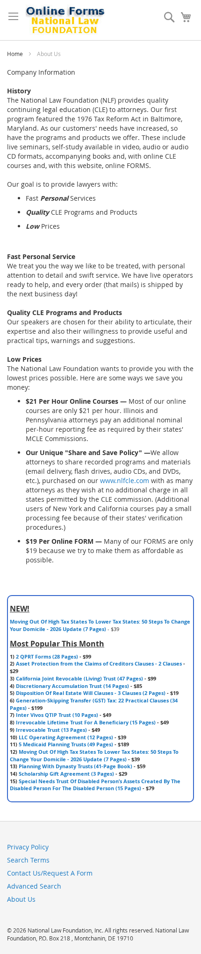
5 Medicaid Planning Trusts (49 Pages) (66, 744)
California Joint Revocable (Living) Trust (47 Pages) (79, 678)
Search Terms (28, 860)
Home (15, 53)
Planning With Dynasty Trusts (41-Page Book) (75, 766)
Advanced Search (34, 886)
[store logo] (65, 20)
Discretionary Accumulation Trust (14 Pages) (72, 685)
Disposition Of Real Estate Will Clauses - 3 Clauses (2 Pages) (90, 692)
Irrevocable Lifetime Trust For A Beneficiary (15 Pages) (86, 722)
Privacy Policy (28, 846)
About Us (21, 899)
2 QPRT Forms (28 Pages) (47, 656)
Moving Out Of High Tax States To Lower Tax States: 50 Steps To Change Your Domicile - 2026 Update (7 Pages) (100, 625)
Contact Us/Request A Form (50, 873)
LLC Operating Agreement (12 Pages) (66, 737)
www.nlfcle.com (124, 480)
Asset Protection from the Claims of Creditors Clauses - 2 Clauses (99, 663)
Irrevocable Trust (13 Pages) (51, 729)
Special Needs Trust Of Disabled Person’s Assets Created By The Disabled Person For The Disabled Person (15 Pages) (95, 785)
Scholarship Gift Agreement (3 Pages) (66, 773)
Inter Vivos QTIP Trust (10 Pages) (57, 714)
